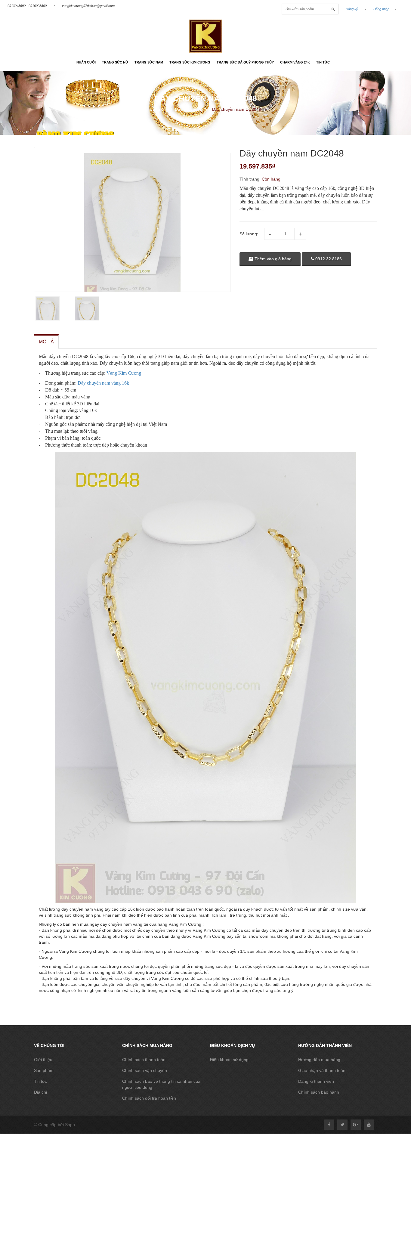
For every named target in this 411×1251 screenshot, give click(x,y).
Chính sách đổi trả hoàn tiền (149, 1098)
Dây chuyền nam (191, 109)
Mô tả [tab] (46, 341)
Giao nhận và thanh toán (321, 1070)
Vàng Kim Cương (124, 373)
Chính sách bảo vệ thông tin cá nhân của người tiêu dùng (161, 1084)
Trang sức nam (148, 62)
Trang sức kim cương (189, 62)
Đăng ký (352, 9)
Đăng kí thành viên (316, 1081)
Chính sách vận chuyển (144, 1070)
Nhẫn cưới (86, 62)
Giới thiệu (43, 1059)
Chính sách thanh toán (143, 1059)
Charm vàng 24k (295, 62)
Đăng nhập (381, 9)
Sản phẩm (44, 1070)
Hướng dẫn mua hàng (319, 1059)
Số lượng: (248, 233)
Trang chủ (158, 109)
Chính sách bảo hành (318, 1092)
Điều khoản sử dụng (229, 1059)
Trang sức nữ (115, 62)
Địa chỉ (40, 1092)
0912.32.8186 (328, 258)
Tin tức (323, 62)
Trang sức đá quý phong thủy (245, 62)
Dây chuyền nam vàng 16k (103, 383)
